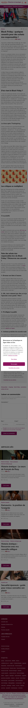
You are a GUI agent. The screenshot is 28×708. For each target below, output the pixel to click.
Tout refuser (14, 359)
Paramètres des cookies (14, 367)
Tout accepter (14, 364)
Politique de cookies (12, 355)
